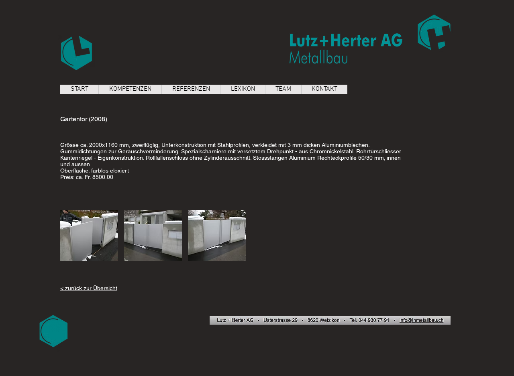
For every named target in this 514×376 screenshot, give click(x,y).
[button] (89, 235)
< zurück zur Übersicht (88, 288)
